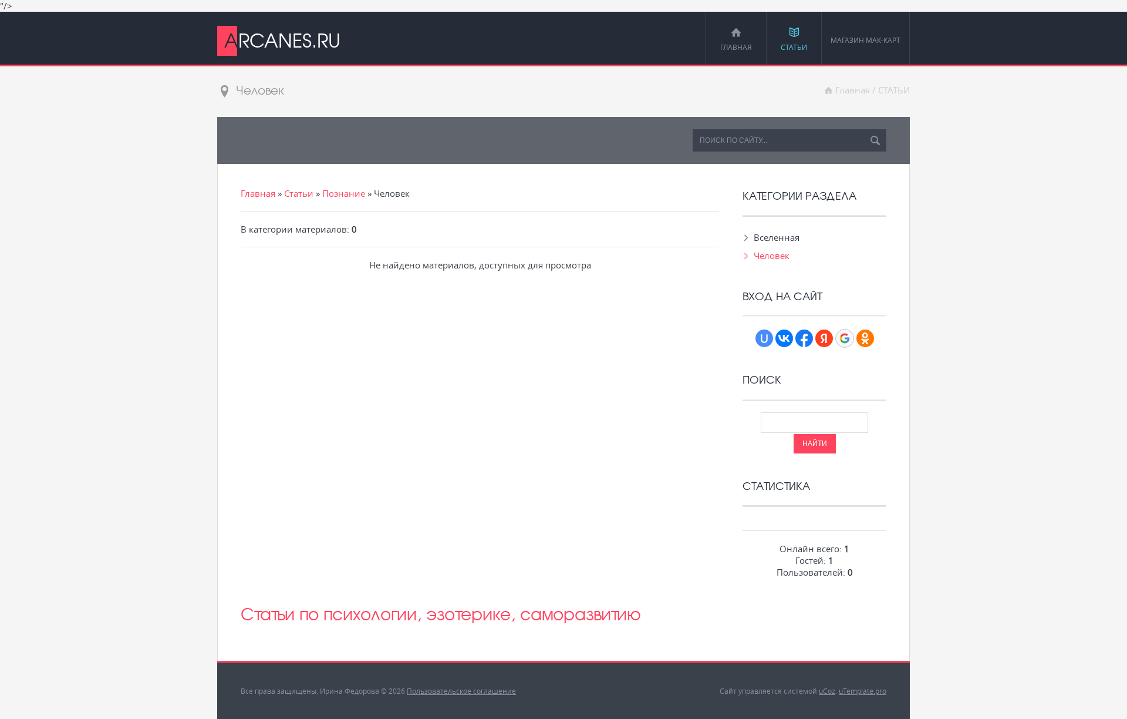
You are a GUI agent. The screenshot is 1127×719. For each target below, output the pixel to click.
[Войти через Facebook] (804, 338)
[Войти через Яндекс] (824, 338)
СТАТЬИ (894, 90)
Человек (771, 255)
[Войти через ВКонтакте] (784, 338)
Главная (852, 90)
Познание (343, 193)
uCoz (827, 691)
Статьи (298, 193)
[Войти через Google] (844, 338)
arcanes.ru (282, 40)
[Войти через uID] (764, 338)
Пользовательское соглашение (461, 691)
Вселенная (776, 237)
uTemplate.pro (862, 691)
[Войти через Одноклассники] (865, 338)
